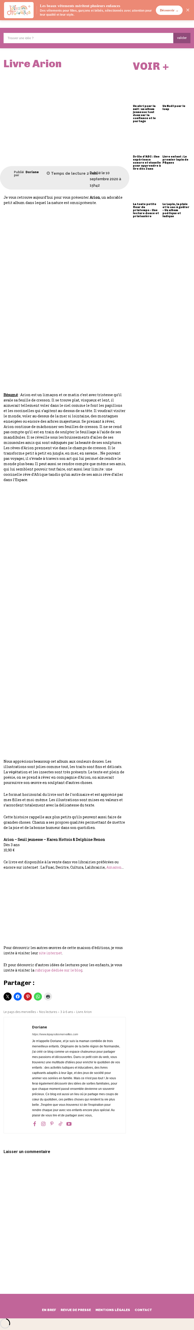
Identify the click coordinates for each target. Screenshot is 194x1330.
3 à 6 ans (66, 1012)
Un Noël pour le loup (173, 107)
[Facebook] (34, 1123)
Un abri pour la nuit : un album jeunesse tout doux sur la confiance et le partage (144, 113)
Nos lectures (48, 1012)
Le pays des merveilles (20, 1012)
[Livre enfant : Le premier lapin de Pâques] (176, 139)
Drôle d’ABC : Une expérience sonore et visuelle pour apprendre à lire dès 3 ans (147, 162)
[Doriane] (9, 174)
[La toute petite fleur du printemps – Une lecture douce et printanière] (147, 187)
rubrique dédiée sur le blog (58, 970)
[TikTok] (60, 1123)
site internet (50, 953)
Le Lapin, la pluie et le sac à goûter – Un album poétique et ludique (175, 210)
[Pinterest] (51, 1123)
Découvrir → (169, 10)
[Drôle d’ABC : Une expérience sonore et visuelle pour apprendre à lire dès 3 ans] (147, 139)
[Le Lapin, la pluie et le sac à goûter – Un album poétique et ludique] (176, 187)
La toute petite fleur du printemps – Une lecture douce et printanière (146, 210)
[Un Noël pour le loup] (176, 89)
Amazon (114, 867)
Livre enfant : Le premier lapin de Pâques (175, 159)
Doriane (32, 172)
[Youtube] (68, 1123)
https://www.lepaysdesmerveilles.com (55, 1034)
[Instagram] (43, 1123)
